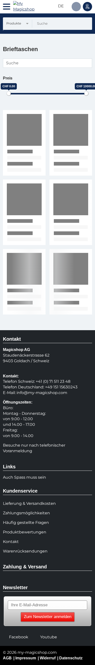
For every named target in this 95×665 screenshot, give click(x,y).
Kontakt (11, 541)
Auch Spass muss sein (24, 477)
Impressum (25, 658)
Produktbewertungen (24, 532)
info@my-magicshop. (37, 392)
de (61, 6)
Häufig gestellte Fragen (26, 522)
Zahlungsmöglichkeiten (26, 513)
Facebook (18, 637)
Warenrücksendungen (25, 551)
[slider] (9, 93)
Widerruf (48, 658)
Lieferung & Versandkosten (29, 503)
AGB (7, 658)
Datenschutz (71, 658)
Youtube (48, 637)
